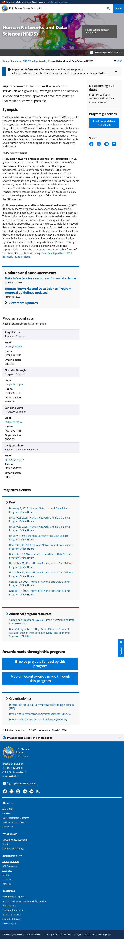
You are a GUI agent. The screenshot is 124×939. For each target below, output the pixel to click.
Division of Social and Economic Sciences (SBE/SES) (38, 719)
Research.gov (9, 923)
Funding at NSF (19, 61)
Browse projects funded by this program (40, 663)
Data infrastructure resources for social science (40, 278)
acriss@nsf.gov (13, 346)
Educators (7, 879)
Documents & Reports (13, 896)
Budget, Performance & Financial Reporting (24, 901)
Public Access (9, 905)
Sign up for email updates (21, 783)
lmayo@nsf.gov (13, 422)
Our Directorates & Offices (15, 817)
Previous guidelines (104, 123)
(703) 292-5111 (10, 775)
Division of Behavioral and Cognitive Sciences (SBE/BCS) (40, 714)
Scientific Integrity (11, 918)
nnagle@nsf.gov (14, 384)
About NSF (7, 808)
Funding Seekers (10, 861)
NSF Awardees (9, 865)
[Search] (108, 8)
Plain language (104, 934)
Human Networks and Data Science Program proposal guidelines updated (38, 290)
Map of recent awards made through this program (40, 678)
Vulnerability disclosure (12, 934)
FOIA (55, 934)
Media (5, 874)
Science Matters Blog (13, 848)
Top (118, 718)
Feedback (121, 651)
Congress (7, 870)
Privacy (47, 934)
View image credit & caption (108, 52)
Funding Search (37, 61)
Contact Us (7, 826)
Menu (119, 8)
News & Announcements (14, 839)
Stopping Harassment (13, 910)
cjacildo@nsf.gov (14, 459)
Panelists (6, 883)
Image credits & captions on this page (29, 737)
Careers (6, 813)
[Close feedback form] (121, 642)
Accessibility (90, 934)
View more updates (23, 303)
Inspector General (33, 934)
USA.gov (77, 934)
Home (5, 61)
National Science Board (14, 822)
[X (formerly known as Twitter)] (11, 791)
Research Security (11, 914)
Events (5, 844)
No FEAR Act (65, 934)
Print (119, 60)
